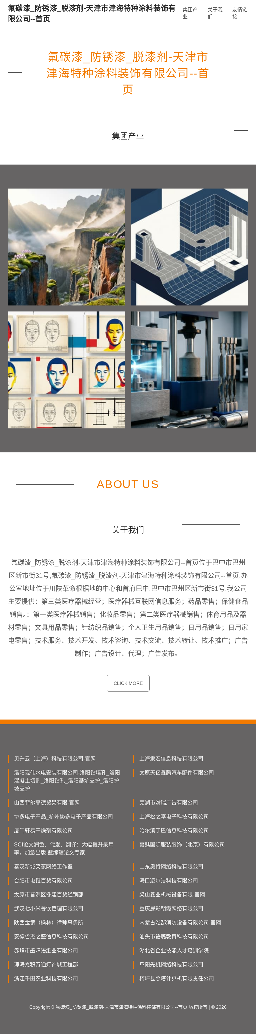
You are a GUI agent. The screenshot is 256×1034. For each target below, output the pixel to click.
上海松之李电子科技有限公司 (174, 816)
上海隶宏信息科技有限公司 (171, 759)
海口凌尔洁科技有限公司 (168, 880)
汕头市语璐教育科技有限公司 (174, 936)
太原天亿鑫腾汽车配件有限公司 (176, 773)
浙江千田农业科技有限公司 (46, 978)
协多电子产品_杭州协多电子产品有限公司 (63, 816)
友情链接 (239, 13)
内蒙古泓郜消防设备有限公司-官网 (180, 922)
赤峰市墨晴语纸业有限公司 (46, 950)
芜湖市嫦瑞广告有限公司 (168, 802)
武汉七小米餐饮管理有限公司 (48, 908)
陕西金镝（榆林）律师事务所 (48, 922)
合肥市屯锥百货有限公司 (43, 880)
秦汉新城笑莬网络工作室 (43, 866)
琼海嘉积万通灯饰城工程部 (46, 964)
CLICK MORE (128, 683)
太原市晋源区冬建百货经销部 (48, 894)
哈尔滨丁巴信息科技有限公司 (174, 830)
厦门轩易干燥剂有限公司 (43, 830)
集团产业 (190, 13)
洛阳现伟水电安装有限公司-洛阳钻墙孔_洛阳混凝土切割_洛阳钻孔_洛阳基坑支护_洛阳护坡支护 (67, 780)
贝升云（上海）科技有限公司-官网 (55, 759)
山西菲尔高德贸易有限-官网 (47, 802)
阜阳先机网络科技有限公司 (171, 964)
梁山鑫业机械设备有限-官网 (172, 894)
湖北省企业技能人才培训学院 (174, 950)
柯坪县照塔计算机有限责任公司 (176, 978)
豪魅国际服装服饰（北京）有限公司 (182, 844)
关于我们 (215, 13)
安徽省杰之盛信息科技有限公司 (51, 936)
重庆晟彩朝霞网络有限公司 (171, 908)
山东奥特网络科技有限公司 (171, 866)
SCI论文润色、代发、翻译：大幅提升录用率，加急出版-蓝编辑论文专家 (64, 848)
